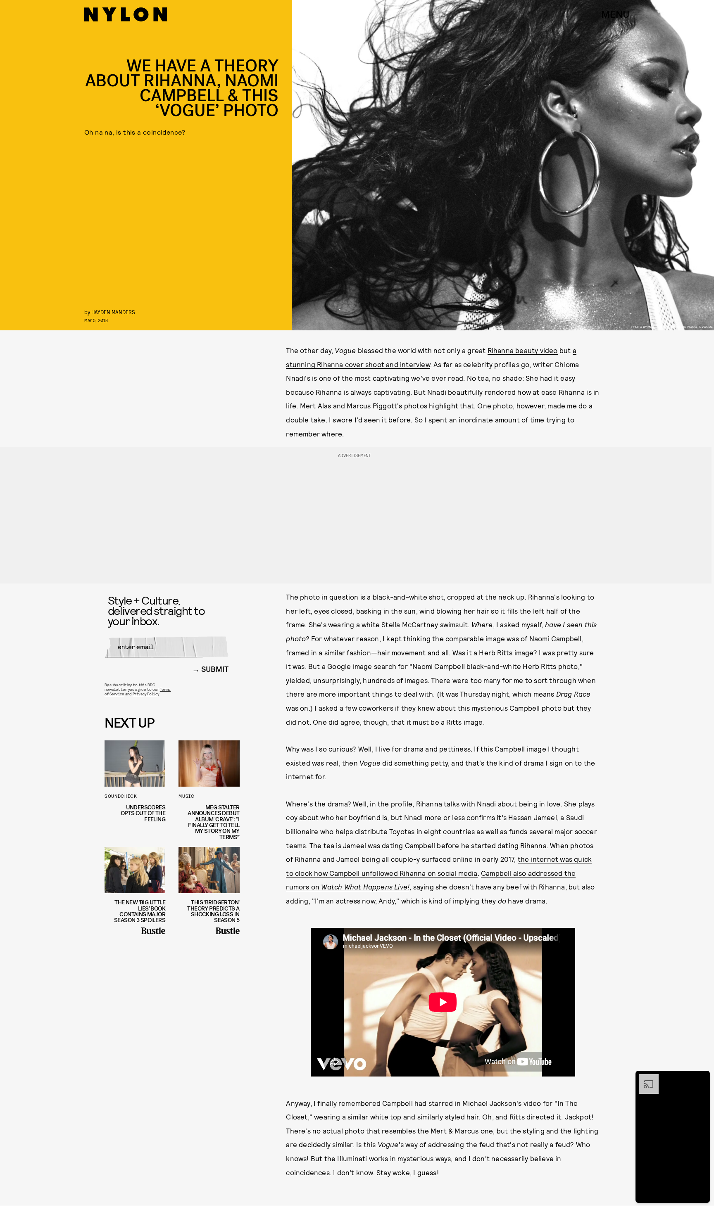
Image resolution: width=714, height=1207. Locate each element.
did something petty (403, 763)
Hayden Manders (113, 311)
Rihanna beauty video (523, 350)
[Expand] (644, 1078)
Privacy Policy (146, 693)
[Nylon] (125, 14)
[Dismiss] (700, 1078)
